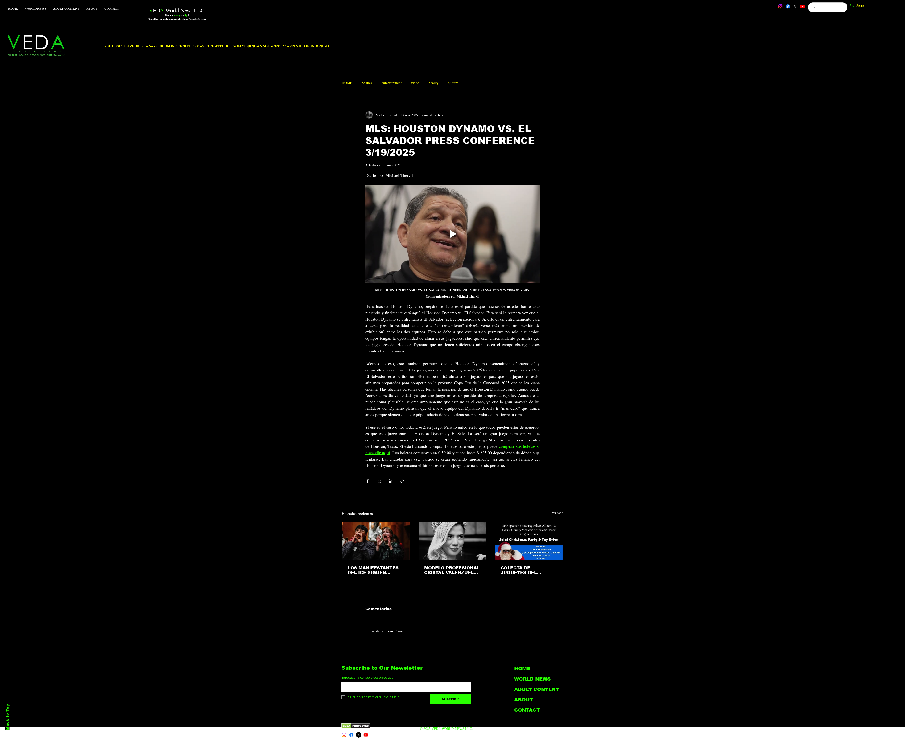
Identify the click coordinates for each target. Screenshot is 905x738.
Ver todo (557, 512)
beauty (434, 82)
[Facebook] (787, 6)
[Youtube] (802, 6)
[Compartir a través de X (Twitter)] (379, 481)
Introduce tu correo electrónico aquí (368, 677)
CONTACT (527, 710)
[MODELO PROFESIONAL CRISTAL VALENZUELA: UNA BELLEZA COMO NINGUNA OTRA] (453, 541)
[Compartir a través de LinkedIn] (390, 481)
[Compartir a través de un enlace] (402, 481)
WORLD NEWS (532, 678)
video (415, 82)
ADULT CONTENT (536, 689)
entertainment (392, 82)
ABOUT (523, 699)
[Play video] (452, 234)
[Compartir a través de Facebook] (367, 481)
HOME (347, 82)
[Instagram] (780, 6)
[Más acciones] (537, 115)
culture (453, 82)
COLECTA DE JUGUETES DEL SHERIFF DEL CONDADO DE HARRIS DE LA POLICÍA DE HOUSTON (529, 570)
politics (367, 82)
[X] (795, 6)
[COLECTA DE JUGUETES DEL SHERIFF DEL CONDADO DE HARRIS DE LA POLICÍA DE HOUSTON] (529, 541)
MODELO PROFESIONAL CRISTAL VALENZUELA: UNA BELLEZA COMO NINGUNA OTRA (452, 570)
